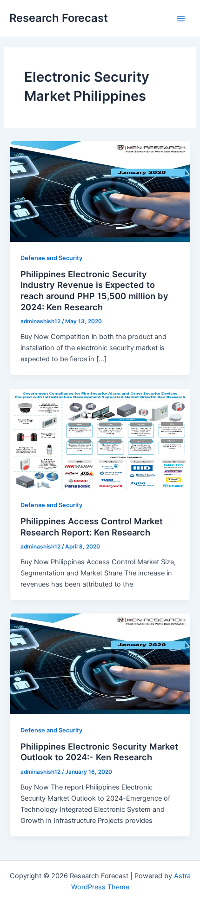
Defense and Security (51, 257)
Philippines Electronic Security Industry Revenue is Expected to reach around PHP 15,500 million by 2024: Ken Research (94, 290)
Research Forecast (58, 18)
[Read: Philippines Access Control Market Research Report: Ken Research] (99, 438)
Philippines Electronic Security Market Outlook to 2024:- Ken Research (99, 752)
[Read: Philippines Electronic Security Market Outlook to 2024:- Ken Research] (99, 663)
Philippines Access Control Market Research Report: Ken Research (91, 526)
